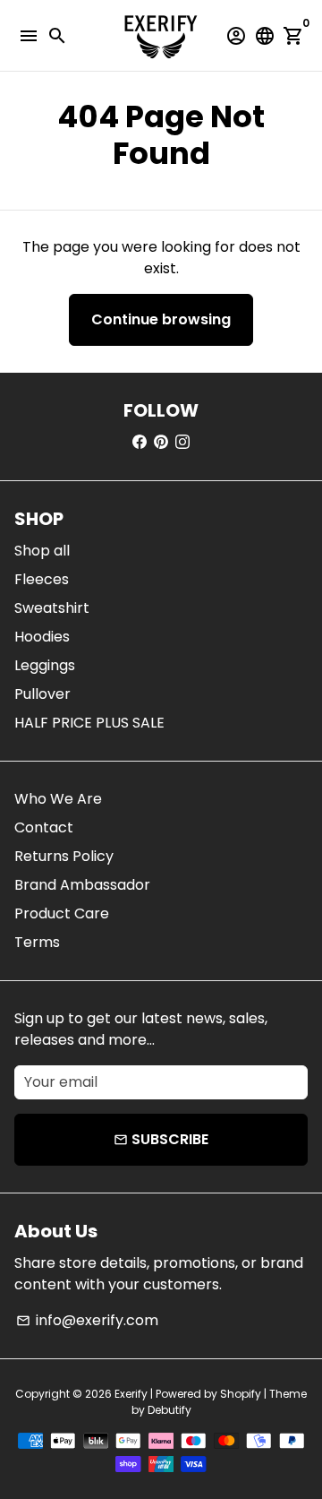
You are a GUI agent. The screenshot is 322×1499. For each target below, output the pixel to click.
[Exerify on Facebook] (139, 442)
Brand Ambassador (82, 884)
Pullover (42, 694)
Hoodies (42, 636)
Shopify (240, 1393)
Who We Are (58, 798)
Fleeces (41, 579)
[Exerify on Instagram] (182, 442)
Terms (37, 942)
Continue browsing (161, 319)
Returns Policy (64, 856)
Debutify (169, 1409)
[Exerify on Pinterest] (161, 442)
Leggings (44, 665)
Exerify (131, 1393)
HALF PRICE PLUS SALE (89, 722)
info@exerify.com (87, 1320)
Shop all (42, 550)
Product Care (61, 913)
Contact (43, 827)
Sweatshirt (51, 608)
